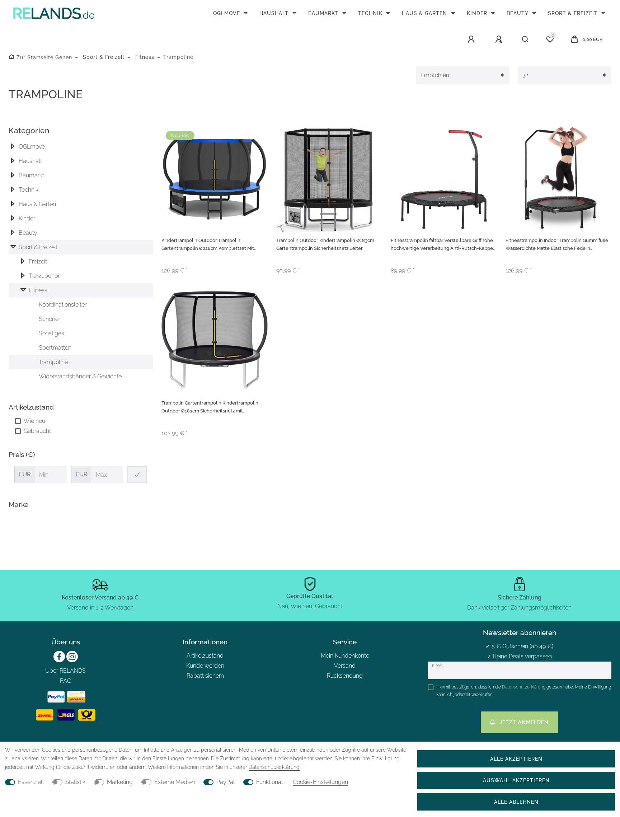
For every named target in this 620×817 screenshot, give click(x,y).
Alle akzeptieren (516, 759)
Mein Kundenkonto (345, 655)
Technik (371, 13)
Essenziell (31, 782)
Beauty (518, 13)
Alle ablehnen (516, 802)
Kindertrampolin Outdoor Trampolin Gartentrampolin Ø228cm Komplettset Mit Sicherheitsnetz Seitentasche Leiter (207, 245)
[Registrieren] (500, 39)
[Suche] (525, 39)
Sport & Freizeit (574, 13)
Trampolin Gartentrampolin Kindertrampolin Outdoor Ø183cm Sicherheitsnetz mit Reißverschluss (209, 408)
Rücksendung (345, 675)
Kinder (478, 13)
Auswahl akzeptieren (516, 780)
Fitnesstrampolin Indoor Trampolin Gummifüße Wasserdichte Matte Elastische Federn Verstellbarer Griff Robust (557, 245)
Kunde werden (205, 665)
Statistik (75, 782)
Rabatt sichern (205, 675)
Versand (345, 665)
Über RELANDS (65, 670)
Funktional (269, 782)
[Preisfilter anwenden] (137, 474)
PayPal (225, 782)
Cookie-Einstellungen (320, 782)
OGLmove (227, 13)
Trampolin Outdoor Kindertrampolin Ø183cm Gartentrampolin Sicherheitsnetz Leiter (325, 244)
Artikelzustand (205, 655)
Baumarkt (324, 13)
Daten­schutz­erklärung (274, 767)
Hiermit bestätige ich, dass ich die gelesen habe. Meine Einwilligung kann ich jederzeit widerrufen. (523, 691)
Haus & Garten (425, 13)
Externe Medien (174, 782)
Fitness (143, 57)
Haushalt (274, 13)
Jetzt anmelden (524, 722)
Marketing (120, 782)
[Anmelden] (472, 39)
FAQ (65, 680)
